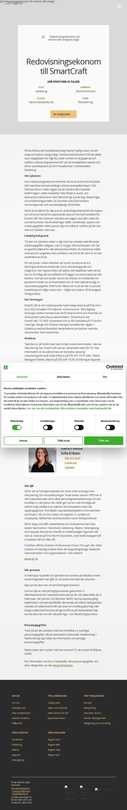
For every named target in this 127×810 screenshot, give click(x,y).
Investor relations (21, 718)
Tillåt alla (104, 440)
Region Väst (54, 749)
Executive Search (92, 713)
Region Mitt (54, 744)
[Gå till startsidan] (105, 793)
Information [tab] (63, 376)
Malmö (15, 749)
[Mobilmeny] (119, 6)
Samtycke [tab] (22, 376)
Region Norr (54, 739)
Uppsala (16, 754)
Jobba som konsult (57, 707)
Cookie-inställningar (21, 791)
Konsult (88, 702)
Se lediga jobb (62, 114)
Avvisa (23, 440)
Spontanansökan (56, 718)
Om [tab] (105, 376)
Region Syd (53, 754)
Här (26, 585)
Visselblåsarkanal (20, 793)
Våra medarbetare (21, 713)
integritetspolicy (62, 665)
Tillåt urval (64, 440)
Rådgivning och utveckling (97, 723)
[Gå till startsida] (15, 6)
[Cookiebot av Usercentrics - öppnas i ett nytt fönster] (108, 367)
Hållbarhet (17, 723)
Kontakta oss (19, 707)
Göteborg (17, 744)
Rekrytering (90, 707)
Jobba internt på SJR (58, 713)
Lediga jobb (54, 702)
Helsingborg (18, 760)
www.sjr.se (31, 559)
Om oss (16, 702)
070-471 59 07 (72, 458)
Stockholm (17, 739)
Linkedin (69, 467)
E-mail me (70, 462)
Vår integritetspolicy (20, 788)
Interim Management (95, 718)
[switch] (48, 427)
